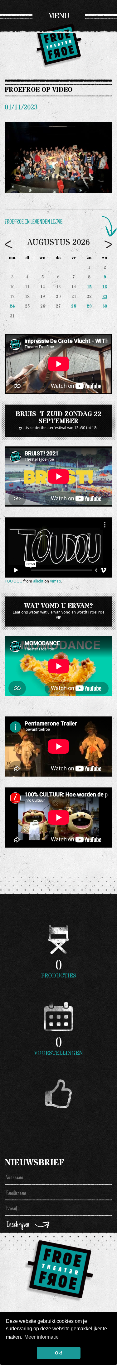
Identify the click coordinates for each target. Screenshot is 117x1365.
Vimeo (55, 581)
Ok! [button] (58, 1352)
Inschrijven (18, 1225)
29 (89, 306)
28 (73, 306)
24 (12, 306)
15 (89, 287)
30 (104, 306)
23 (104, 297)
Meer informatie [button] (41, 1337)
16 (104, 287)
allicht (38, 581)
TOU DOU (13, 581)
